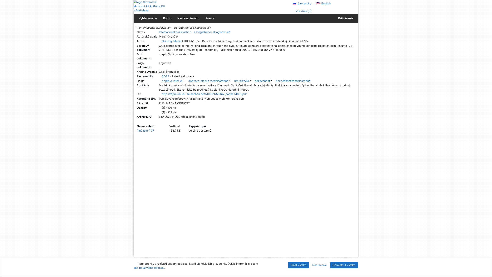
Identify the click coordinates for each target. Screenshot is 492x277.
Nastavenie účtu (188, 18)
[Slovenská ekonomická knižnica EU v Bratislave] (150, 6)
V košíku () (303, 11)
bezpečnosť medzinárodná (293, 81)
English (326, 3)
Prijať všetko (299, 265)
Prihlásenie (345, 18)
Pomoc (210, 18)
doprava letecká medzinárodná (208, 81)
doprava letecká (172, 81)
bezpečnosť (263, 81)
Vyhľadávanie (148, 18)
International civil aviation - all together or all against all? (194, 32)
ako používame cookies (149, 267)
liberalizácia (242, 81)
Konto (167, 18)
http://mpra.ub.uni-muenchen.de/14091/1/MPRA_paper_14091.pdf (204, 94)
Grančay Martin (171, 41)
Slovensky (304, 3)
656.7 (165, 76)
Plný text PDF (145, 130)
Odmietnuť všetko (344, 265)
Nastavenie (319, 265)
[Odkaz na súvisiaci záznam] (160, 41)
